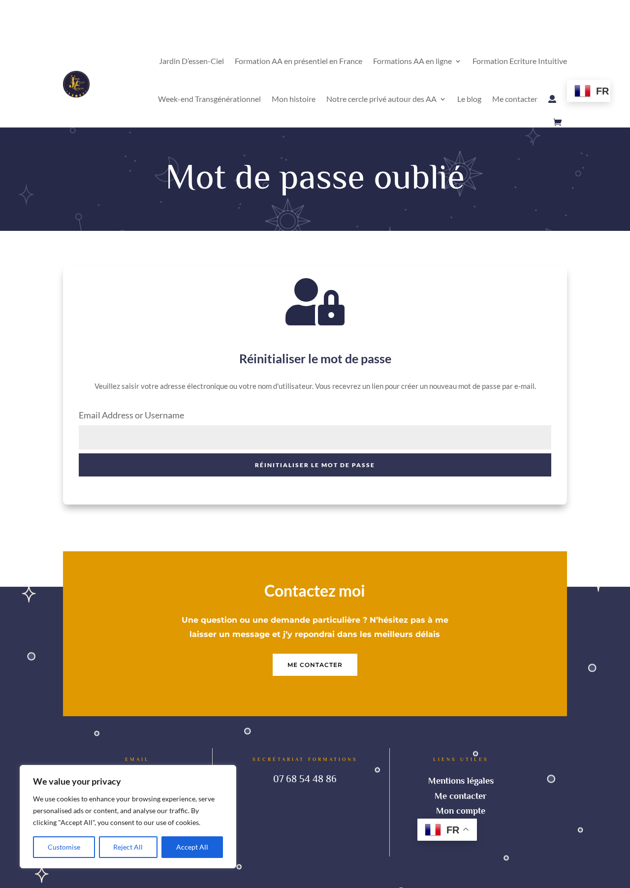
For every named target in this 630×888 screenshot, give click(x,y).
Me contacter (514, 98)
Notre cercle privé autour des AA (381, 98)
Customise (64, 847)
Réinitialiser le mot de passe (315, 465)
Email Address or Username (131, 415)
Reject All (128, 847)
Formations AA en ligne (412, 60)
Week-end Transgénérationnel (209, 98)
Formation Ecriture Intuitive (519, 60)
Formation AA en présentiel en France (298, 60)
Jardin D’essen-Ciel (191, 60)
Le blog (469, 98)
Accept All (192, 847)
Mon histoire (293, 98)
